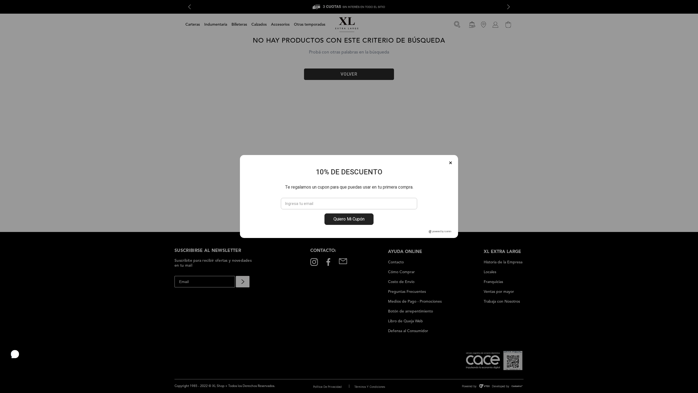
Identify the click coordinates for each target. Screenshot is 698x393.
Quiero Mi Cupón (349, 219)
